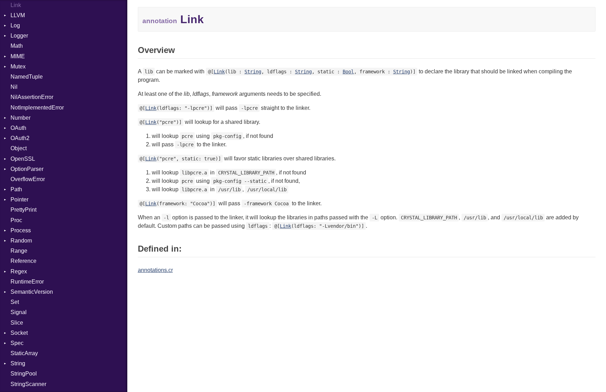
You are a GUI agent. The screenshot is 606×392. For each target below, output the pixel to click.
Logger (19, 36)
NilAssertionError (32, 97)
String (18, 363)
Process (21, 230)
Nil (14, 87)
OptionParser (27, 169)
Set (15, 302)
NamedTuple (27, 77)
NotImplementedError (37, 108)
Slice (17, 323)
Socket (19, 333)
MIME (18, 56)
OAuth (18, 128)
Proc (16, 220)
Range (19, 251)
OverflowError (28, 179)
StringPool (24, 374)
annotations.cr (155, 270)
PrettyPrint (23, 210)
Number (21, 118)
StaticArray (24, 353)
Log (15, 25)
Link (16, 5)
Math (17, 46)
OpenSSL (23, 159)
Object (19, 148)
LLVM (18, 15)
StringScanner (28, 384)
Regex (19, 271)
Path (16, 189)
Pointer (19, 199)
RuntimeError (27, 282)
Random (21, 241)
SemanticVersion (32, 292)
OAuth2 (20, 138)
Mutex (18, 66)
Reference (23, 261)
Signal (19, 312)
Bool (348, 71)
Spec (17, 343)
